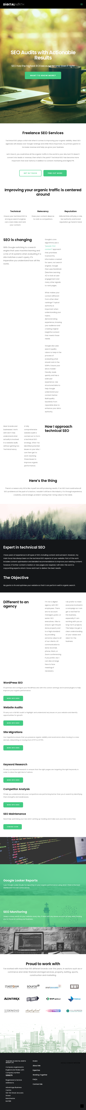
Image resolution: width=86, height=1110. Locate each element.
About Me (36, 1066)
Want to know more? (43, 75)
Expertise (36, 1070)
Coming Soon (12, 827)
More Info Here (13, 723)
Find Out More (55, 173)
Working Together (40, 1075)
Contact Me (37, 1084)
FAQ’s (35, 1079)
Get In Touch (30, 173)
